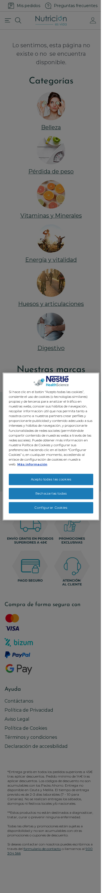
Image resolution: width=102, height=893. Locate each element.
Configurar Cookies (51, 507)
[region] (51, 447)
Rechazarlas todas (51, 493)
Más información (32, 464)
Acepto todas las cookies (51, 479)
